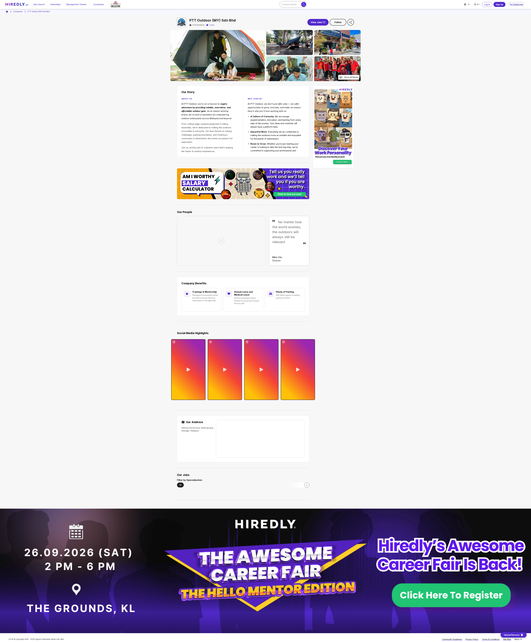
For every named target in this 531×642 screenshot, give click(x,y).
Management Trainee (76, 4)
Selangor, (185, 431)
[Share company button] (350, 22)
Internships (55, 4)
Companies (98, 4)
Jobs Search (39, 4)
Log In (487, 4)
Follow (338, 22)
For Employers (516, 4)
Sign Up (499, 4)
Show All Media (351, 77)
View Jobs (318, 22)
